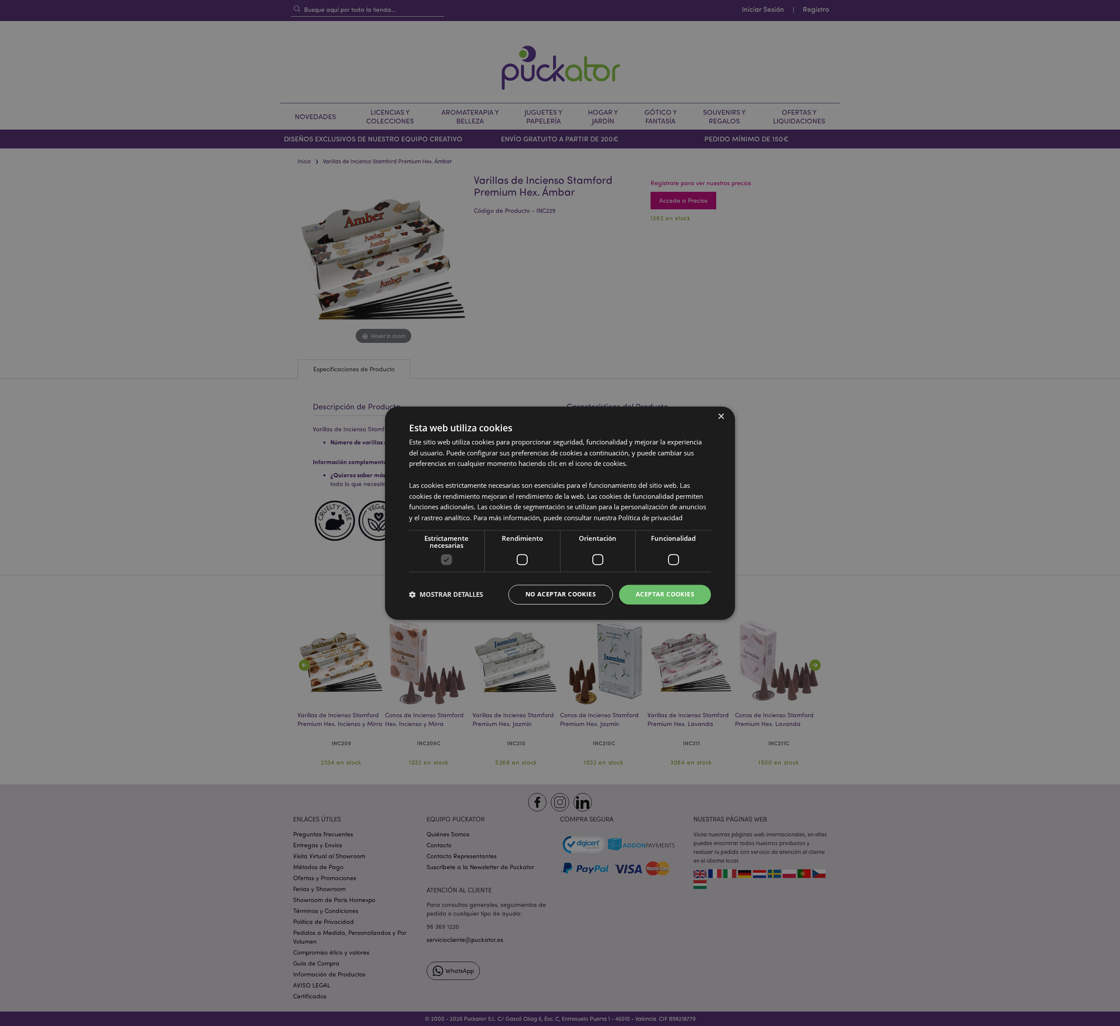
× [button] (721, 416)
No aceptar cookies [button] (560, 594)
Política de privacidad (650, 518)
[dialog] (560, 513)
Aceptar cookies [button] (665, 594)
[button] (446, 595)
